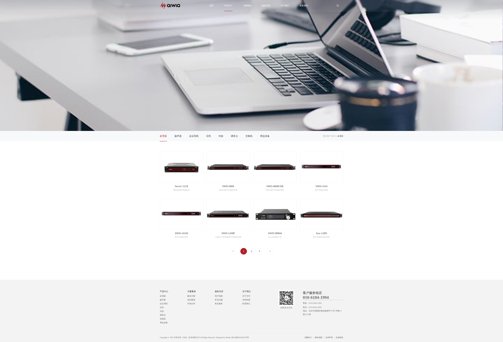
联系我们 (246, 304)
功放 (220, 136)
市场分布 (191, 304)
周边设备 (265, 136)
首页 (211, 5)
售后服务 (219, 304)
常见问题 (219, 300)
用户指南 (219, 296)
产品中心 (228, 5)
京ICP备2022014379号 (240, 337)
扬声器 (178, 136)
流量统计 (308, 337)
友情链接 (339, 337)
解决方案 (191, 296)
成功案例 (191, 300)
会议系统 (194, 136)
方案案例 (247, 5)
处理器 (163, 136)
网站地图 (318, 337)
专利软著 (246, 300)
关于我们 (285, 5)
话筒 (208, 136)
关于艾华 (246, 296)
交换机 (249, 136)
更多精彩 (304, 5)
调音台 (234, 136)
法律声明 (329, 337)
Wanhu (228, 337)
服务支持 (266, 5)
